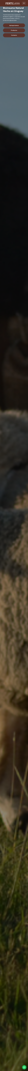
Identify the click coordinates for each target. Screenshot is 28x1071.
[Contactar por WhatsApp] (24, 1067)
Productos (14, 30)
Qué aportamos (14, 25)
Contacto (14, 35)
